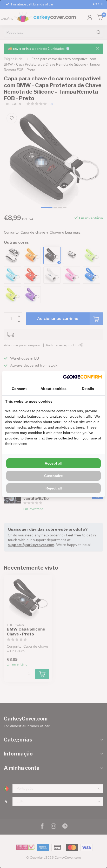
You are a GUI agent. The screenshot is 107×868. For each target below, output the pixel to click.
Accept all (53, 463)
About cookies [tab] (53, 389)
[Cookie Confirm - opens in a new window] (82, 377)
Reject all (53, 488)
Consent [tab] (19, 389)
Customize (53, 476)
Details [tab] (88, 389)
